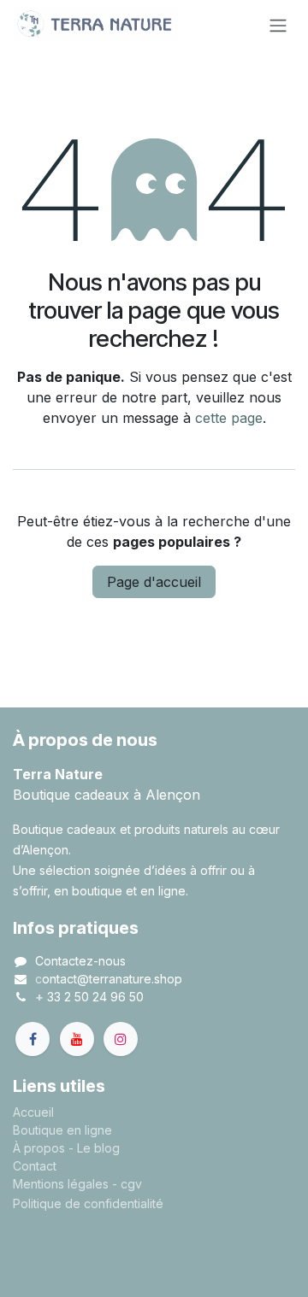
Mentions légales (61, 1184)
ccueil (37, 1112)
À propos (39, 1148)
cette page (229, 417)
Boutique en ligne (62, 1130)
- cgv (127, 1184)
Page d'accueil (154, 581)
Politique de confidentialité (88, 1203)
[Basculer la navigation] (278, 25)
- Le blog (94, 1148)
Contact (34, 1166)
